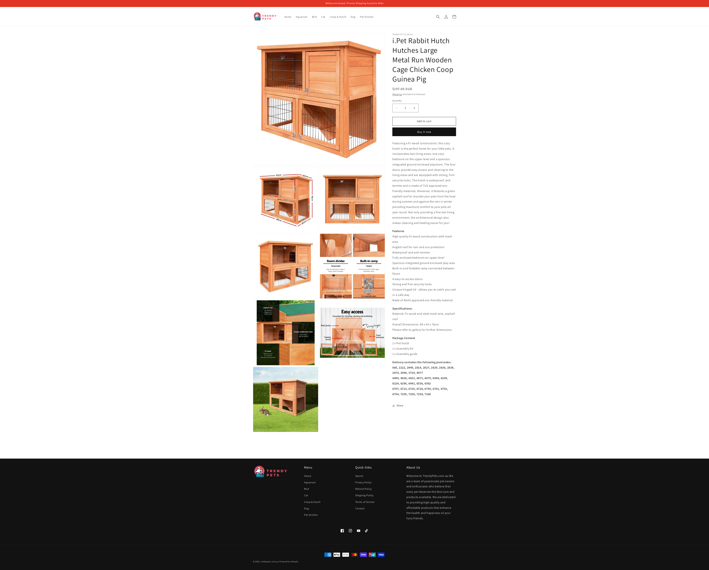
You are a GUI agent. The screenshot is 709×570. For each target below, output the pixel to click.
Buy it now (424, 132)
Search (359, 476)
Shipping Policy (364, 495)
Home (307, 476)
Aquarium (310, 482)
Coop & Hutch (312, 502)
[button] (438, 17)
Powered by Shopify (288, 561)
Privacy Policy (363, 482)
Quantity (397, 100)
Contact (360, 508)
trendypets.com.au (270, 561)
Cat (306, 495)
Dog (306, 508)
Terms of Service (365, 502)
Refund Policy (363, 488)
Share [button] (400, 405)
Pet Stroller (311, 515)
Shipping (397, 94)
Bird (306, 488)
